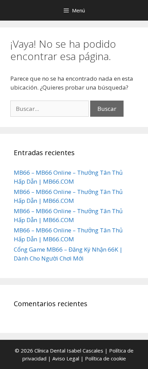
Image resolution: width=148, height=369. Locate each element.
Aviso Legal (65, 358)
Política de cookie (105, 358)
